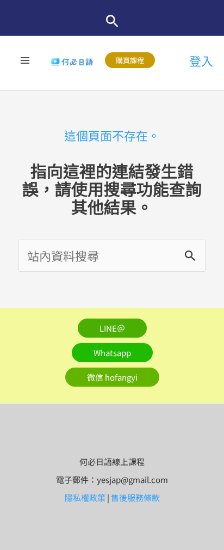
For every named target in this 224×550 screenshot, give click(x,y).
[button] (112, 21)
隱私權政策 (85, 497)
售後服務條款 (135, 497)
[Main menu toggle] (25, 60)
